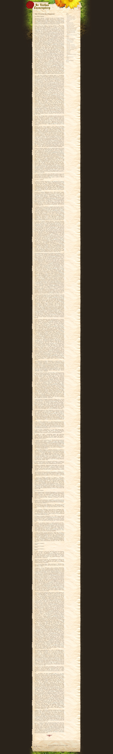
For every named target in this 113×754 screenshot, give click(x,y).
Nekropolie (68, 51)
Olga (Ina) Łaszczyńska (70, 26)
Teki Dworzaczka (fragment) (45, 14)
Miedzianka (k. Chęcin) (70, 39)
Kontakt (67, 61)
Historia (67, 14)
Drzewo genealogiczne (70, 60)
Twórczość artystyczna (69, 56)
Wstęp (67, 13)
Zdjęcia (67, 36)
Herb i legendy (69, 15)
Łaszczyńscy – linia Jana (71, 44)
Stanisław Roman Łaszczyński (71, 30)
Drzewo (64, 745)
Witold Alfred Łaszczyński (71, 31)
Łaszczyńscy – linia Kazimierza (72, 47)
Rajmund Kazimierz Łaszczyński (72, 27)
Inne (67, 55)
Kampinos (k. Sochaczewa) (71, 38)
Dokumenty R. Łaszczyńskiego (71, 54)
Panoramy (68, 43)
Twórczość (60, 745)
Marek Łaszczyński (40, 746)
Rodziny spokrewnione (70, 49)
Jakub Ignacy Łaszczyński (71, 25)
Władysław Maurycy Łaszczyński (72, 34)
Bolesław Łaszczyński (70, 23)
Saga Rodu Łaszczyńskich (71, 16)
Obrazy (68, 58)
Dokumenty (68, 53)
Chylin (68, 37)
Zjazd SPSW (69, 50)
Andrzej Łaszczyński (70, 22)
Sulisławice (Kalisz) (70, 42)
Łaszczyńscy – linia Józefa (71, 45)
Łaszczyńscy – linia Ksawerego (72, 48)
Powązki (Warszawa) (70, 40)
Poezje (68, 59)
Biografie (67, 21)
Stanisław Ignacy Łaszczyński (71, 28)
